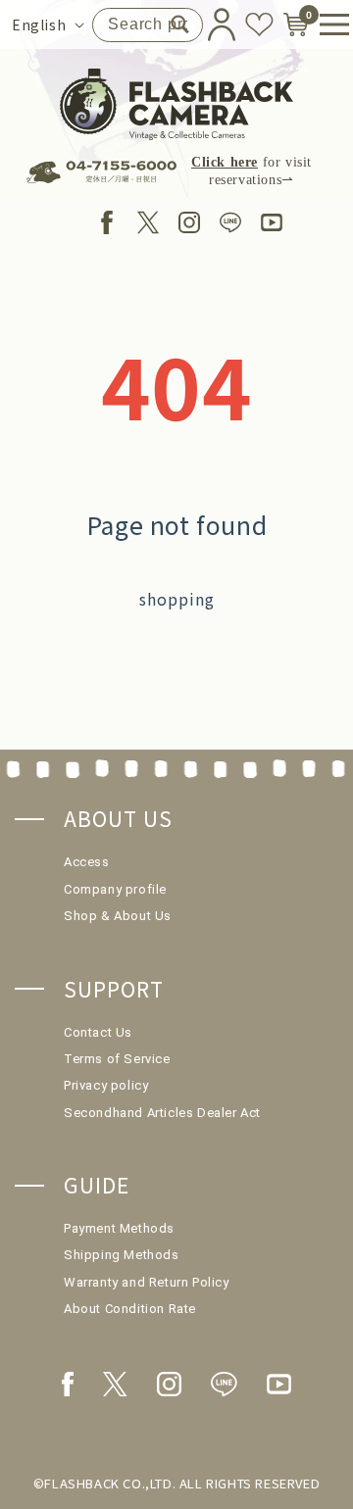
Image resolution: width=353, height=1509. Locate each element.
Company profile (115, 889)
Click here (224, 162)
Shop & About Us (118, 915)
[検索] (180, 24)
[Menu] (326, 24)
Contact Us (98, 1032)
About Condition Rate (130, 1308)
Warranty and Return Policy (146, 1282)
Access (87, 861)
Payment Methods (119, 1228)
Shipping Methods (121, 1254)
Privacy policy (106, 1085)
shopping (177, 598)
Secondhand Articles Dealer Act (162, 1112)
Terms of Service (117, 1058)
